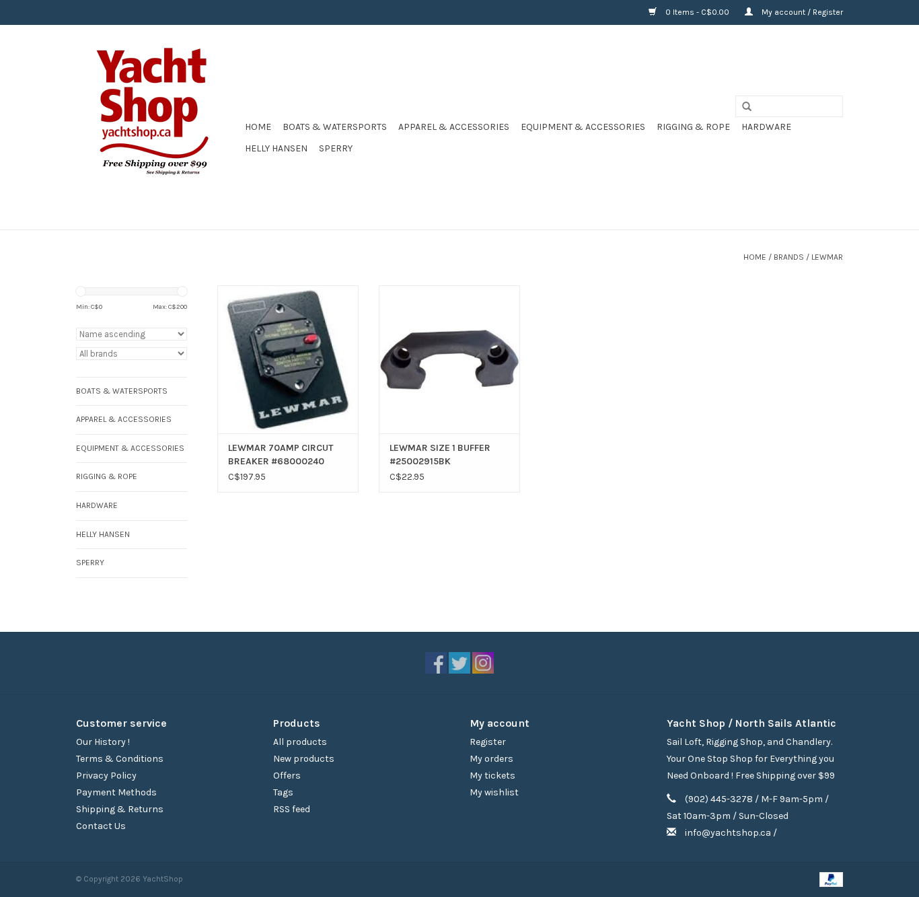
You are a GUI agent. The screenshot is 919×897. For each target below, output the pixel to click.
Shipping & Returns (119, 809)
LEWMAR (827, 257)
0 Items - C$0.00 (697, 12)
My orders (491, 758)
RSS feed (291, 809)
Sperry (336, 148)
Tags (283, 792)
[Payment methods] (829, 879)
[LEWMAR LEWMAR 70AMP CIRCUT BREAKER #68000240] (288, 359)
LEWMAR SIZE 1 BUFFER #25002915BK (440, 454)
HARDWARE (766, 127)
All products (300, 742)
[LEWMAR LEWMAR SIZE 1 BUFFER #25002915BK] (449, 359)
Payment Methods (116, 792)
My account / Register (801, 12)
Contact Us (101, 826)
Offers (287, 775)
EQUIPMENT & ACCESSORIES (583, 127)
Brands (789, 257)
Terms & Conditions (119, 758)
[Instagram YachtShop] (483, 663)
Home (258, 127)
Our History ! (103, 742)
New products (303, 758)
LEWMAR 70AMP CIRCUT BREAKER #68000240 (280, 454)
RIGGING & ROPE (693, 127)
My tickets (492, 775)
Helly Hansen (276, 148)
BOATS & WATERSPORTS (335, 127)
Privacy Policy (106, 775)
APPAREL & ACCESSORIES (453, 127)
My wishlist (494, 792)
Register (488, 742)
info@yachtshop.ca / (731, 832)
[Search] (742, 107)
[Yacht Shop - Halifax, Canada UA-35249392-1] (158, 127)
